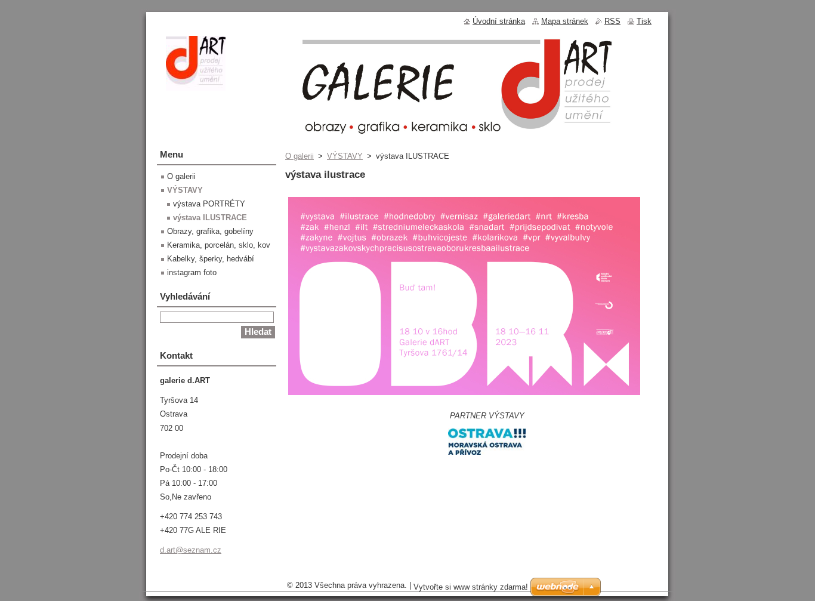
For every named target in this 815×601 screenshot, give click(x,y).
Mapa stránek (564, 21)
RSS (612, 21)
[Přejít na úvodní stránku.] (196, 84)
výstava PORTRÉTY (209, 203)
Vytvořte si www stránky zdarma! (470, 586)
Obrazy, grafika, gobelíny (210, 231)
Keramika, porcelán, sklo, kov (218, 245)
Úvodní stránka (499, 21)
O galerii (299, 156)
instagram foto (192, 272)
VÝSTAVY (345, 156)
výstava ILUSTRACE (210, 217)
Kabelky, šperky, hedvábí (210, 258)
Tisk (644, 21)
